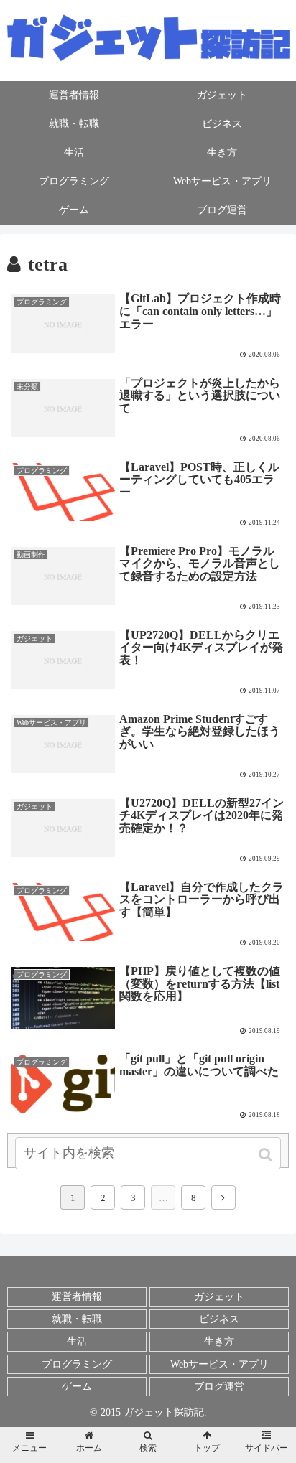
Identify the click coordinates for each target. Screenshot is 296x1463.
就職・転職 (77, 1319)
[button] (267, 1154)
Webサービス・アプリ (219, 1364)
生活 (77, 1341)
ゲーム (77, 1386)
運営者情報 (77, 1296)
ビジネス (219, 1319)
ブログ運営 (219, 1386)
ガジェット (219, 1296)
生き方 (219, 1341)
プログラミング (77, 1364)
